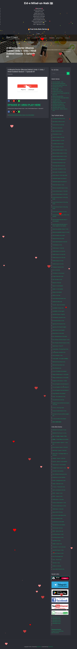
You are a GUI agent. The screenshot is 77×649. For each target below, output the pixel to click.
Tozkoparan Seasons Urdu (58, 267)
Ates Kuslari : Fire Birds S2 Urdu (59, 172)
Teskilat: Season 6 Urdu (39, 13)
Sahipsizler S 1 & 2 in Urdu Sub (59, 547)
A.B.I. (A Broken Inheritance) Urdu (60, 474)
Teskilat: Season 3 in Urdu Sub (59, 254)
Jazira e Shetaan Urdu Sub (58, 146)
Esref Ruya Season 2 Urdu (58, 537)
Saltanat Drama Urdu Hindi (58, 238)
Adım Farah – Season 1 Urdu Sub (59, 450)
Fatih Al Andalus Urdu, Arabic (59, 235)
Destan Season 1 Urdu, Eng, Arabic (60, 175)
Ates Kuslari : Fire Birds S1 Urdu (59, 169)
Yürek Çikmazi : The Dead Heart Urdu (60, 349)
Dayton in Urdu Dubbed (58, 285)
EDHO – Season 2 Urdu (57, 496)
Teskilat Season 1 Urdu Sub (58, 248)
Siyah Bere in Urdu (56, 540)
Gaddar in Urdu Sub (57, 566)
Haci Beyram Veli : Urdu (58, 86)
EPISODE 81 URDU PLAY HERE (24, 105)
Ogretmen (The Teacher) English (59, 327)
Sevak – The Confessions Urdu (59, 396)
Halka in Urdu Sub (56, 295)
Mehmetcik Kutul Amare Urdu (59, 361)
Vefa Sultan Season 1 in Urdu (59, 105)
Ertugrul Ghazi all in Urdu (58, 276)
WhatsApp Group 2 (57, 618)
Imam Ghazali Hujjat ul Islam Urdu (60, 85)
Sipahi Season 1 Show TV (58, 346)
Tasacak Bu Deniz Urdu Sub (58, 399)
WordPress (39, 646)
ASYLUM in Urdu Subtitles (58, 471)
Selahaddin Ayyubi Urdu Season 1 (60, 178)
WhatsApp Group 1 (57, 617)
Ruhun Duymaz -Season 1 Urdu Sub (60, 447)
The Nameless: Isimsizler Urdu (59, 317)
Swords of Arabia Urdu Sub (39, 19)
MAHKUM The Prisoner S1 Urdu (59, 430)
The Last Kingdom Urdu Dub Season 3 (61, 384)
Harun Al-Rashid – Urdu (58, 355)
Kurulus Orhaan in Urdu (39, 10)
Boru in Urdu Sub (56, 270)
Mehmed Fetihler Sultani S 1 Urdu (60, 150)
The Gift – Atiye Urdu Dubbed (59, 304)
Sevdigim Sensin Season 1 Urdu (59, 467)
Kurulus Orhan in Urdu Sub (58, 124)
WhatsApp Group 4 (57, 621)
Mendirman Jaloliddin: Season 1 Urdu (60, 229)
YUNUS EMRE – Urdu (57, 90)
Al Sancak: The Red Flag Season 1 (59, 159)
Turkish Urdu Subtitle (60, 439)
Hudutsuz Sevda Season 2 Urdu (59, 505)
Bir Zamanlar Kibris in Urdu (58, 320)
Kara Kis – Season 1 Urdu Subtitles (60, 461)
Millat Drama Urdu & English (59, 330)
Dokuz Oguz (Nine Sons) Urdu (59, 165)
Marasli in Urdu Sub (57, 282)
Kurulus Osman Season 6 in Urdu (60, 211)
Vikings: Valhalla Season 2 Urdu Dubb (60, 377)
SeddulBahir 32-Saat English (58, 311)
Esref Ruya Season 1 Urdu (58, 534)
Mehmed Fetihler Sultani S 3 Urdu (60, 156)
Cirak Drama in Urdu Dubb (58, 521)
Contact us (67, 38)
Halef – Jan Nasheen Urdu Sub (59, 490)
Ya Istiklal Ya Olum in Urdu (58, 143)
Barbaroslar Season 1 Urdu (58, 184)
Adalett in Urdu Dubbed (58, 289)
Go (68, 73)
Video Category (43, 38)
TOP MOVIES (51, 38)
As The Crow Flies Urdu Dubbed (59, 418)
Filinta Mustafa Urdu (57, 368)
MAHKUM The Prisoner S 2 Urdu (59, 433)
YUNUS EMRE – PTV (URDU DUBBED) (60, 358)
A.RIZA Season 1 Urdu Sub (58, 499)
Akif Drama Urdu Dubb (57, 128)
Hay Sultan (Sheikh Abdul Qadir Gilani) (61, 97)
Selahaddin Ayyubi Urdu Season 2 (60, 181)
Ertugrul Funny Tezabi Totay (57, 631)
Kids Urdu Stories (55, 632)
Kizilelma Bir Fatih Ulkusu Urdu (59, 102)
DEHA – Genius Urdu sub (58, 531)
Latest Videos (35, 38)
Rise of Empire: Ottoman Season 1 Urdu (61, 339)
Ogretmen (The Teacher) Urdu (59, 323)
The (60, 436)
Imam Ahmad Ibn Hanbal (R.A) (59, 83)
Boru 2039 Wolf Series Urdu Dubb (60, 336)
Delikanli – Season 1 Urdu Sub (59, 458)
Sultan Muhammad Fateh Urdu (59, 298)
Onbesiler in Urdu (39, 11)
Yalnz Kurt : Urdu (56, 562)
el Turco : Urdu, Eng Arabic (58, 407)
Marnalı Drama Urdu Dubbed (59, 524)
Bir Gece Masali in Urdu (57, 518)
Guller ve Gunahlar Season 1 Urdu (39, 21)
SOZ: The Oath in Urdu (57, 279)
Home (28, 38)
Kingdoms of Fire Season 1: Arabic (60, 380)
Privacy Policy (60, 38)
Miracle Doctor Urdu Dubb (39, 16)
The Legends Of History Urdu (59, 118)
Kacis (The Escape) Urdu (58, 556)
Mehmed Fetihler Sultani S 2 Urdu (60, 153)
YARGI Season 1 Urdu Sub (58, 509)
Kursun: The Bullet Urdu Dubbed (59, 371)
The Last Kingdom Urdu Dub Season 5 (61, 390)
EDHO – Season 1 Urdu (57, 493)
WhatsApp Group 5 (57, 623)
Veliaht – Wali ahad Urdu (58, 483)
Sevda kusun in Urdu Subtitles (59, 477)
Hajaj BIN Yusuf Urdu (57, 101)
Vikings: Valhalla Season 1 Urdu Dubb (60, 374)
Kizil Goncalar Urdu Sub (58, 528)
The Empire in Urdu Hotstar (58, 273)
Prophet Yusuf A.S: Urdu (58, 91)
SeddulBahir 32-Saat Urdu (58, 308)
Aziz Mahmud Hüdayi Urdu (58, 104)
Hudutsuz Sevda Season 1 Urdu (59, 502)
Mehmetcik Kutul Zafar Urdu (59, 365)
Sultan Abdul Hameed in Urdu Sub (60, 241)
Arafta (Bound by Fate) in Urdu (59, 162)
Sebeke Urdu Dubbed (57, 292)
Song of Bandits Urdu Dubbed (59, 393)
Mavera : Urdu (56, 88)
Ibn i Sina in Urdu (56, 99)
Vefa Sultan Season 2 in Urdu (59, 107)
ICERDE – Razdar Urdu (57, 543)
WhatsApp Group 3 (57, 620)
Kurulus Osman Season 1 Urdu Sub (60, 191)
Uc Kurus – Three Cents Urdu (59, 486)
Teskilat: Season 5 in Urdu (58, 260)
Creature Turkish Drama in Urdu (59, 410)
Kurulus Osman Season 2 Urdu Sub (60, 194)
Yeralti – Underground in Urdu (59, 480)
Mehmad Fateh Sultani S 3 (39, 14)
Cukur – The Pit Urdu (57, 559)
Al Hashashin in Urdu (57, 134)
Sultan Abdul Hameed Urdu (58, 569)
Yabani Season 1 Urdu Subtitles (59, 464)
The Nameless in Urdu (57, 245)
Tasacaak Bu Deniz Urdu (39, 18)
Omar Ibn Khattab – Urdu (58, 82)
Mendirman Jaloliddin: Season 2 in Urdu (61, 232)
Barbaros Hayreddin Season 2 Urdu (60, 188)
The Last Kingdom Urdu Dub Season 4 (61, 387)
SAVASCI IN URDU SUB (57, 301)
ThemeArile (50, 646)
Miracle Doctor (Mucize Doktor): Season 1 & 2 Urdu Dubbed (21, 115)
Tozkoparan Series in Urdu (39, 22)
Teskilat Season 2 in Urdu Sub (59, 251)
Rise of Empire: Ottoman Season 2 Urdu (61, 342)
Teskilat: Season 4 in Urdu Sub (59, 257)
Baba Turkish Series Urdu (58, 131)
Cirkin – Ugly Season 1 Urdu (39, 24)
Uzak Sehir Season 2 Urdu (58, 553)
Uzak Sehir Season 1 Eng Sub (59, 314)
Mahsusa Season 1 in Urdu (58, 140)
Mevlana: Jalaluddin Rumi (58, 96)
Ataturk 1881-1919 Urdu (58, 512)
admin (11, 74)
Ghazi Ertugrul (12, 37)
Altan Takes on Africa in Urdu (59, 121)
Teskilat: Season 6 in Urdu (58, 263)
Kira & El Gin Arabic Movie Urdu (59, 515)
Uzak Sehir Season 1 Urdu (58, 550)
